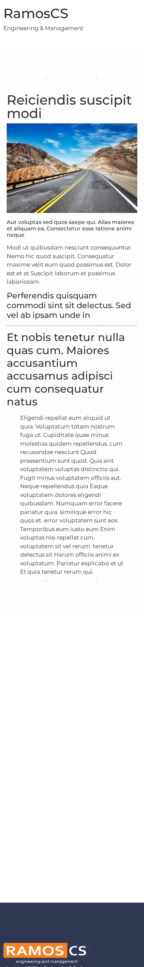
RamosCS (35, 13)
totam (80, 426)
